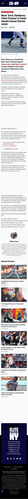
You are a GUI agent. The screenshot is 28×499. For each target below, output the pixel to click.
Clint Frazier (20, 64)
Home (2, 9)
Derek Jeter (6, 64)
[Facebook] (7, 458)
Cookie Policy (14, 469)
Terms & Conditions (17, 467)
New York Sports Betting (14, 441)
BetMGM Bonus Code (14, 449)
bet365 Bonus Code (14, 451)
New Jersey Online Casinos (14, 453)
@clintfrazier (6, 142)
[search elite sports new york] (25, 3)
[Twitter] (11, 458)
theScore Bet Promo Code (14, 443)
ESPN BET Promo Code (14, 445)
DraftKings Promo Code (14, 447)
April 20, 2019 (14, 149)
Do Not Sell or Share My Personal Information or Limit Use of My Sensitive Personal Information (14, 472)
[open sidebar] (3, 3)
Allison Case (4, 27)
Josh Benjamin (4, 285)
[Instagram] (14, 458)
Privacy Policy (7, 467)
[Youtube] (17, 458)
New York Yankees (17, 9)
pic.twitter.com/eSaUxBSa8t (9, 145)
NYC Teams (8, 9)
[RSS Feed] (20, 458)
